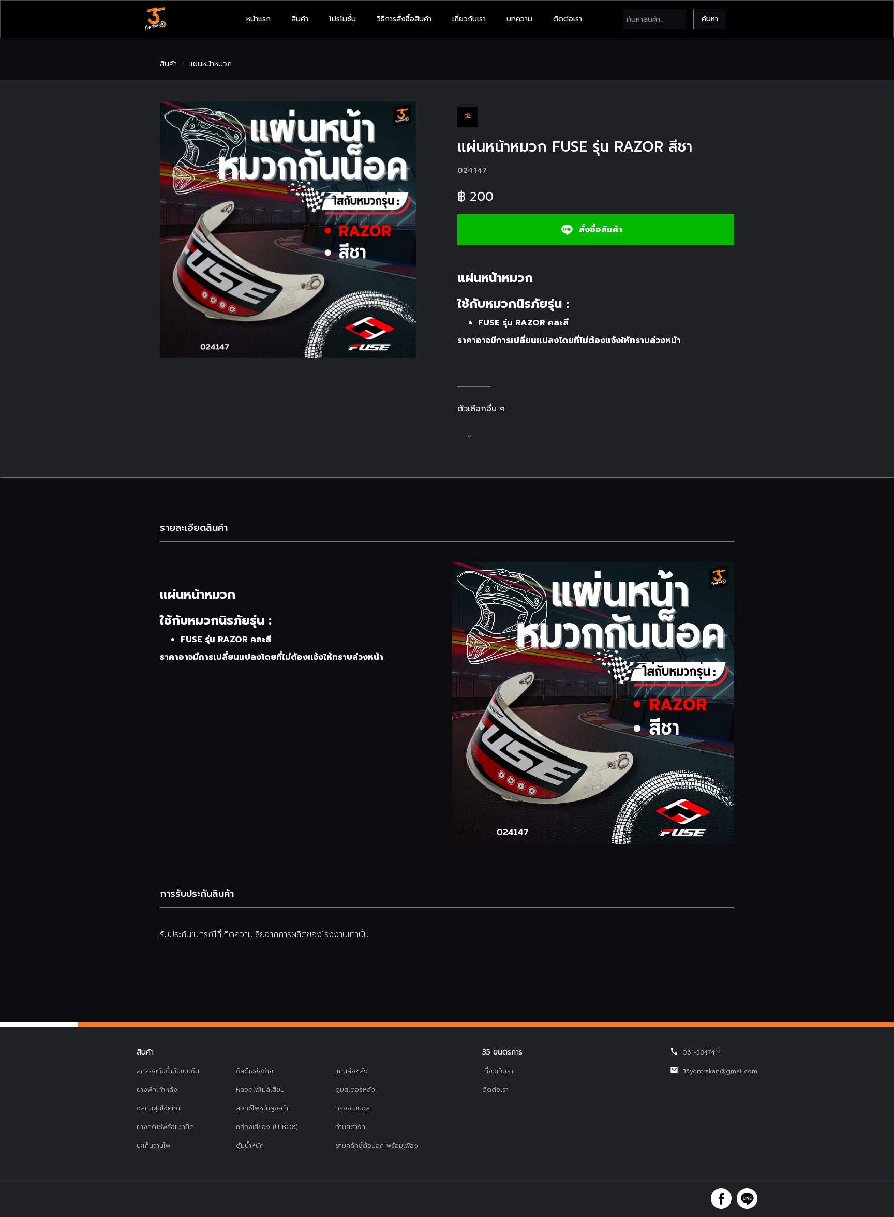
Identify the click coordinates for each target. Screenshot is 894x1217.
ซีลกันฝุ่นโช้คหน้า (160, 1108)
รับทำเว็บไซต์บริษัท (524, 1198)
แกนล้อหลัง (351, 1071)
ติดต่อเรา (567, 18)
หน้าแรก (258, 18)
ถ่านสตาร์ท (350, 1127)
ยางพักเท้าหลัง (157, 1089)
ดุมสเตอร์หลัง (355, 1089)
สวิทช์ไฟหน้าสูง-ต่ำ (262, 1108)
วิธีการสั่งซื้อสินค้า (404, 18)
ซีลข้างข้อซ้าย (254, 1071)
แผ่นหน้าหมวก (210, 64)
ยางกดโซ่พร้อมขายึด (165, 1127)
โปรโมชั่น (342, 18)
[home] (155, 19)
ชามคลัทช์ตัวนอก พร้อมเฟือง (376, 1145)
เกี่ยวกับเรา (469, 18)
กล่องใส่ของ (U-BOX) (267, 1127)
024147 (472, 170)
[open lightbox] (288, 229)
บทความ (519, 18)
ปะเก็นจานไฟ (153, 1145)
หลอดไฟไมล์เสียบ (260, 1089)
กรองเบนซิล (352, 1108)
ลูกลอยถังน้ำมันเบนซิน (168, 1071)
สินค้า (299, 18)
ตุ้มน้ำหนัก (250, 1145)
